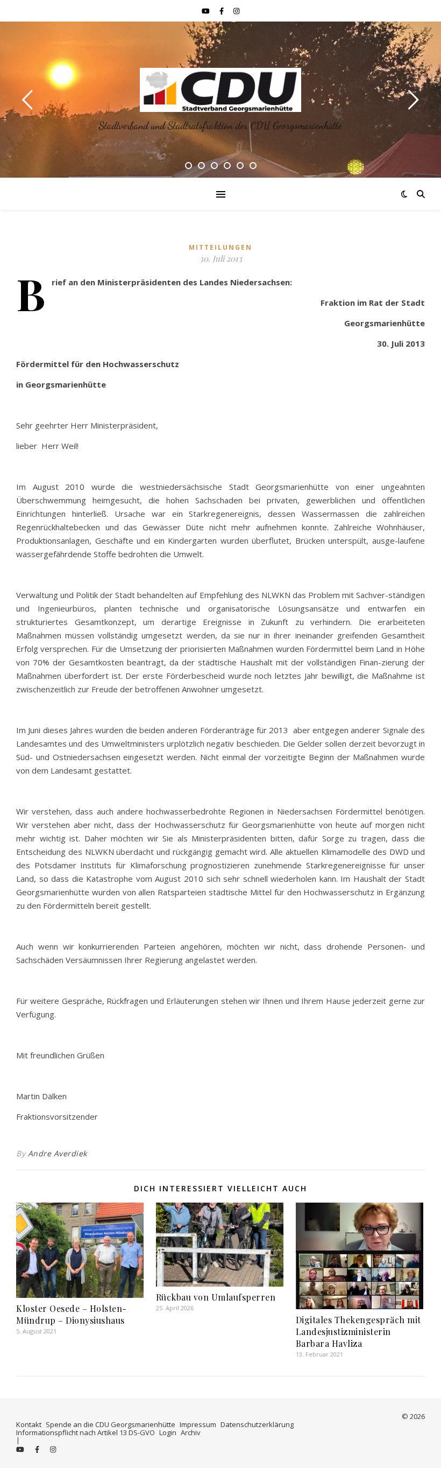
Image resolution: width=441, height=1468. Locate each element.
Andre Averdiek (57, 1153)
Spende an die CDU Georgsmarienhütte (110, 1424)
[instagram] (236, 11)
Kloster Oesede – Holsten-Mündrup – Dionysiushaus (71, 1314)
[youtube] (206, 11)
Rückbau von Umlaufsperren (216, 1297)
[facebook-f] (222, 11)
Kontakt (28, 1424)
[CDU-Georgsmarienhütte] (220, 90)
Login (167, 1432)
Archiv (191, 1432)
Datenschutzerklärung (257, 1424)
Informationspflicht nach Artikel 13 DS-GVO (85, 1432)
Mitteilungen (220, 247)
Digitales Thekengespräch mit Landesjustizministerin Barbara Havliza (358, 1331)
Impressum (198, 1424)
